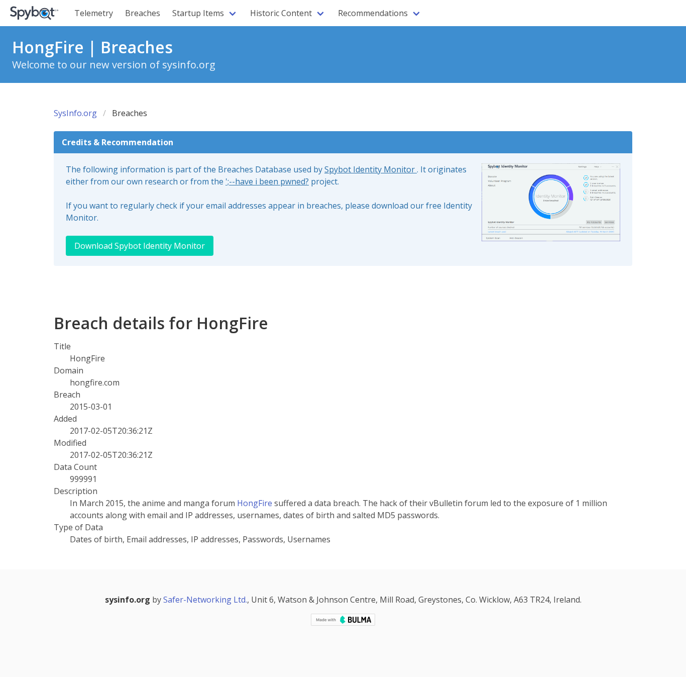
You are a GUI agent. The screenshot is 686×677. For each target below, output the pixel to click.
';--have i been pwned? (267, 181)
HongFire (254, 503)
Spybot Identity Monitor (370, 169)
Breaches (142, 13)
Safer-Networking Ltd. (205, 599)
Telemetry (93, 13)
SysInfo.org (75, 113)
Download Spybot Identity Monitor (139, 245)
